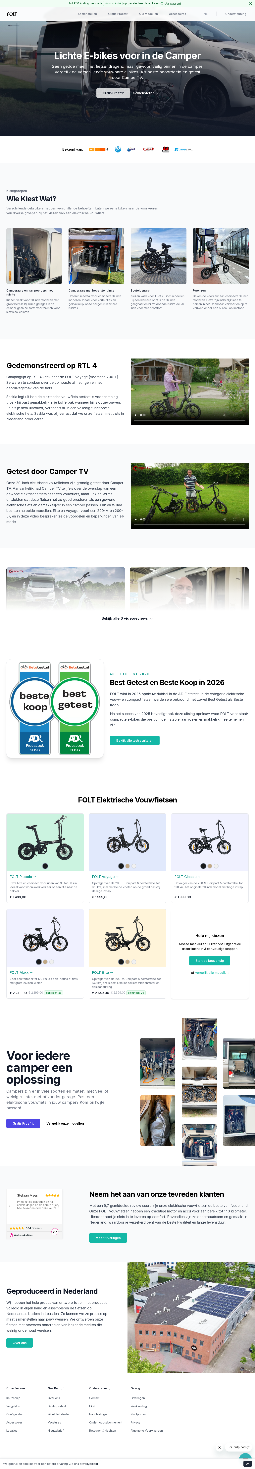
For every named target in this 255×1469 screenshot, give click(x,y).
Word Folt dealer (59, 1414)
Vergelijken (13, 1406)
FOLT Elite (100, 972)
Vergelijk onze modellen (67, 1123)
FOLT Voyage (103, 877)
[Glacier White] (133, 866)
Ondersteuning (235, 14)
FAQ (92, 1406)
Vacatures (54, 1422)
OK (247, 1463)
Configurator (14, 1414)
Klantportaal (138, 1414)
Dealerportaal (57, 1406)
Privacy (135, 1422)
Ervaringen (138, 1398)
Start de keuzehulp (210, 961)
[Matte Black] (45, 866)
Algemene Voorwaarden (147, 1430)
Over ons (19, 1343)
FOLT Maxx (19, 972)
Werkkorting (139, 1406)
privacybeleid (89, 1463)
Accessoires (177, 14)
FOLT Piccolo (21, 877)
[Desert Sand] (127, 866)
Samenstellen (87, 14)
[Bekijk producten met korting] (162, 3)
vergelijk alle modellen (212, 973)
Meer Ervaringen (108, 1238)
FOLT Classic (186, 877)
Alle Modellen (148, 14)
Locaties (11, 1430)
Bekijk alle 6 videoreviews (125, 618)
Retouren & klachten (102, 1430)
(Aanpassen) (172, 3)
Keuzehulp (13, 1398)
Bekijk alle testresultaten (134, 740)
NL (206, 14)
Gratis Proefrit (118, 14)
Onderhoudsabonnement (105, 1422)
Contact (94, 1398)
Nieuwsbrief (56, 1430)
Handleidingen (98, 1414)
